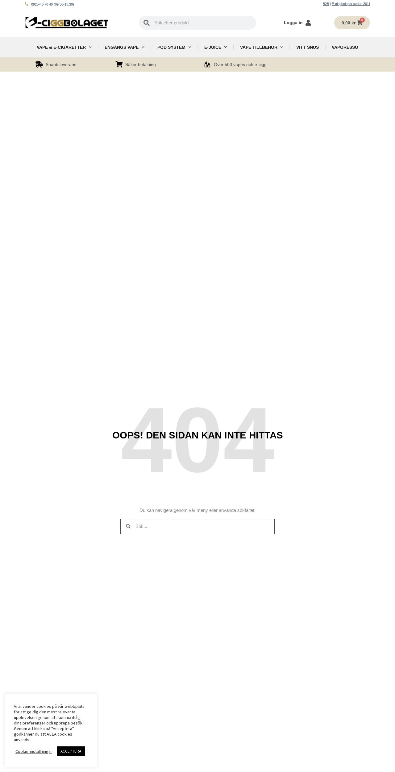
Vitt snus (307, 47)
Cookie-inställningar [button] (33, 751)
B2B (326, 4)
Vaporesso (345, 47)
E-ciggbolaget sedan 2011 (351, 4)
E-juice (212, 47)
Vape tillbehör (258, 47)
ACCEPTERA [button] (70, 751)
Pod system (171, 47)
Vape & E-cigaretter (61, 47)
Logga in (293, 22)
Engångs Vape (122, 47)
